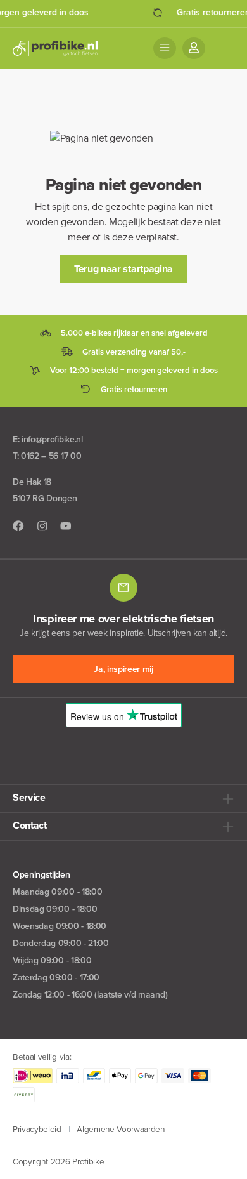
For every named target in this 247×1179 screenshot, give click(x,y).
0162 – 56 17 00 (51, 456)
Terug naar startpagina (123, 268)
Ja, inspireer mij (123, 669)
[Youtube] (66, 526)
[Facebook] (18, 526)
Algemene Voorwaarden (121, 1129)
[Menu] (164, 48)
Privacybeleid (37, 1129)
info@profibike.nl (52, 439)
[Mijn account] (193, 48)
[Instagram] (42, 526)
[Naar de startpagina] (55, 48)
